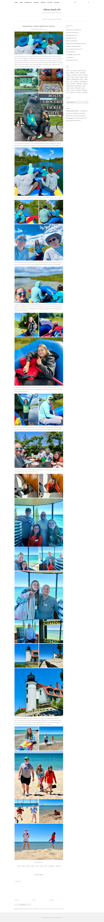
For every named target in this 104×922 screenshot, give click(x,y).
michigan (58, 866)
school (68, 90)
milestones (72, 83)
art (71, 70)
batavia (80, 70)
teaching (84, 90)
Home (16, 2)
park (84, 85)
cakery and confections (71, 32)
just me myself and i (70, 35)
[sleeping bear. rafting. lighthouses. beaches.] (39, 43)
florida (82, 77)
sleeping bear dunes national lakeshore (27, 908)
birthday (72, 72)
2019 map (36, 2)
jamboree (76, 81)
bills (68, 72)
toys (68, 92)
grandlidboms (75, 79)
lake (46, 866)
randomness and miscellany (72, 46)
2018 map (43, 2)
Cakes (21, 2)
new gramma (78, 85)
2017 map (49, 2)
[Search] (88, 2)
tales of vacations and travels (52, 19)
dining (72, 77)
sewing (73, 90)
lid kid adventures (70, 38)
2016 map (56, 2)
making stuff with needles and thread (74, 43)
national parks (70, 85)
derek (28, 866)
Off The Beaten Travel (72, 111)
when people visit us (71, 60)
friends (68, 79)
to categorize (69, 57)
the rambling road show (71, 54)
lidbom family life (52, 10)
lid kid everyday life (70, 40)
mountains (79, 83)
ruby (83, 88)
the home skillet (70, 51)
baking (75, 70)
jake (71, 81)
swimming (78, 90)
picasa (68, 88)
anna (19, 866)
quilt (72, 88)
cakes (77, 72)
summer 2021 (28, 2)
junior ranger (83, 81)
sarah (45, 29)
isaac (41, 866)
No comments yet (39, 862)
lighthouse (51, 866)
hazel (37, 866)
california (82, 72)
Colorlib (51, 917)
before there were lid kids (72, 29)
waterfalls (84, 92)
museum (85, 83)
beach (23, 866)
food (32, 866)
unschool (72, 92)
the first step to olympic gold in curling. (51, 908)
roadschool (78, 88)
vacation (78, 92)
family (76, 77)
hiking (85, 79)
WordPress (60, 917)
